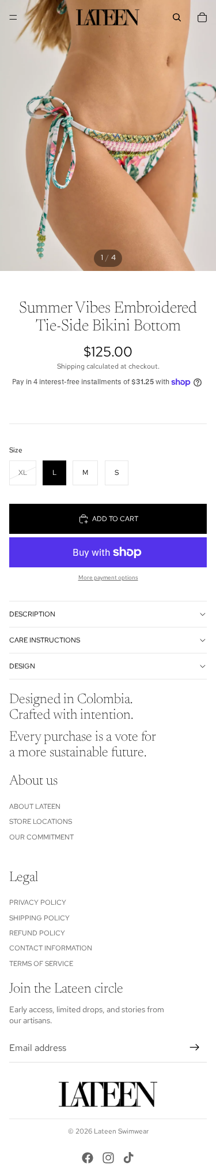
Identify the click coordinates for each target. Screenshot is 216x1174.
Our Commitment (41, 837)
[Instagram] (108, 1158)
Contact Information (50, 948)
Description (32, 614)
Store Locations (40, 821)
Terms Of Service (41, 963)
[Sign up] (195, 1048)
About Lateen (34, 806)
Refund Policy (37, 933)
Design (22, 666)
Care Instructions (44, 640)
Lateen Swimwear (121, 1131)
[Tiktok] (128, 1158)
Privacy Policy (37, 902)
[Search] (177, 17)
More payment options (108, 577)
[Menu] (13, 17)
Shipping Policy (39, 918)
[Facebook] (87, 1158)
